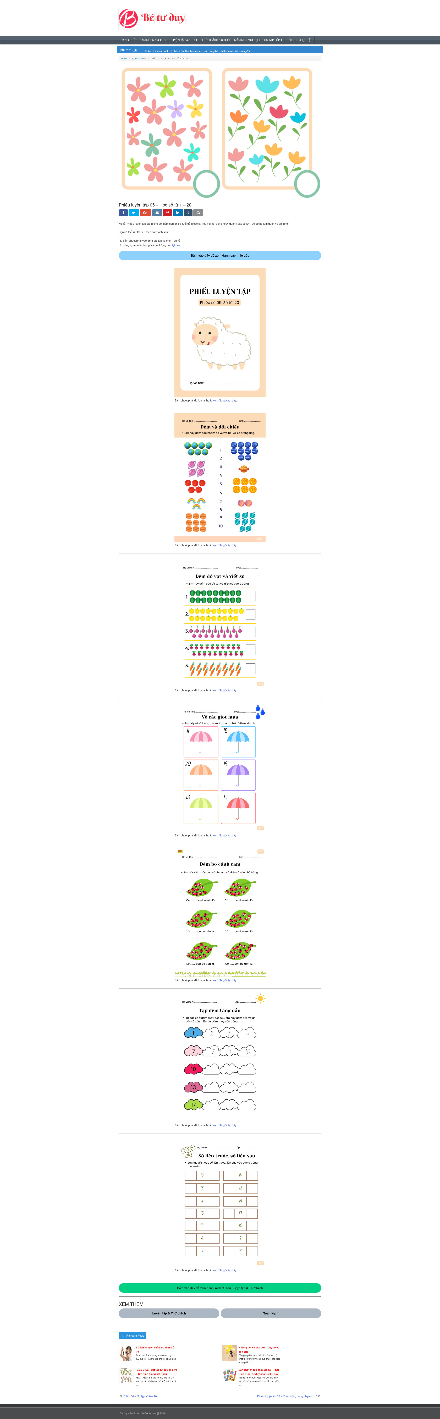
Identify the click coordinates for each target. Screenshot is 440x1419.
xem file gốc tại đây (224, 400)
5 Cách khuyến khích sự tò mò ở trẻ (155, 1349)
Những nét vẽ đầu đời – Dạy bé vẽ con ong (259, 1349)
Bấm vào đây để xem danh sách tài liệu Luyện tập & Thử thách (220, 1288)
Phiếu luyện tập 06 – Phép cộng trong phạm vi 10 (287, 1396)
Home (124, 58)
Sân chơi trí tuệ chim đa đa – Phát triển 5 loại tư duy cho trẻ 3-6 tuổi (259, 1372)
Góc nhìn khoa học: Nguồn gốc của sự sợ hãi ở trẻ (173, 51)
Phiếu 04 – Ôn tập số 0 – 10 (140, 1396)
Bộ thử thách (139, 59)
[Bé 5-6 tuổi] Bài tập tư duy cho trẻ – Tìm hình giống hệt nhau (156, 1372)
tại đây (176, 245)
